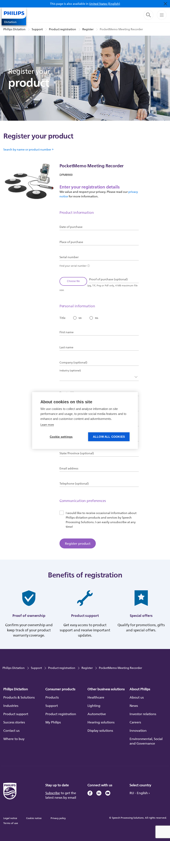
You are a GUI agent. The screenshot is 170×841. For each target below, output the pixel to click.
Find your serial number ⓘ (75, 266)
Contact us (11, 730)
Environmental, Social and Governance (146, 741)
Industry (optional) (70, 370)
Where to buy (13, 739)
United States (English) (104, 3)
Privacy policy (58, 818)
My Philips (53, 722)
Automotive (96, 714)
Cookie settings (61, 436)
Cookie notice (34, 818)
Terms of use (10, 823)
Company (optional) (73, 362)
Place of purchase (71, 242)
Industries (10, 706)
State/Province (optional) (77, 453)
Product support (15, 714)
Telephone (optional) (74, 483)
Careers (135, 722)
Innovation (138, 730)
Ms (96, 318)
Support (37, 29)
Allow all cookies (109, 436)
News (134, 706)
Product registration (62, 29)
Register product (77, 543)
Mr (80, 318)
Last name (66, 347)
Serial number (69, 257)
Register (88, 29)
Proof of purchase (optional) (108, 279)
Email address (69, 468)
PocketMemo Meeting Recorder (121, 29)
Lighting (93, 706)
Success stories (14, 722)
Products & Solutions (19, 697)
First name (67, 332)
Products (52, 697)
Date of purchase (71, 227)
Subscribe (52, 793)
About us (137, 697)
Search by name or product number (27, 149)
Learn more (47, 424)
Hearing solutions (100, 722)
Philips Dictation (14, 29)
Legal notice (10, 818)
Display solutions (100, 730)
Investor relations (143, 714)
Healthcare (95, 697)
